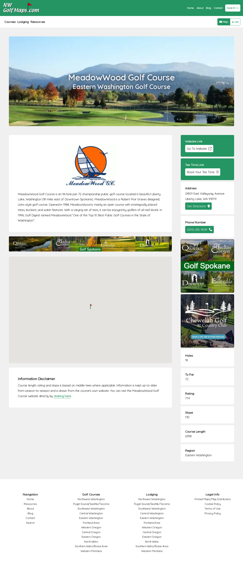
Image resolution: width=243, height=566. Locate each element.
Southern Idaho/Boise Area (91, 546)
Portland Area (91, 522)
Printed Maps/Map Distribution (213, 499)
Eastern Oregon (91, 536)
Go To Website (197, 148)
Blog (208, 8)
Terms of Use (213, 508)
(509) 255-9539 (197, 229)
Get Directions (196, 206)
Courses (10, 22)
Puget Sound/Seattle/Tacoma (91, 504)
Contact (218, 8)
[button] (90, 307)
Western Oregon (91, 527)
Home (190, 8)
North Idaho (91, 541)
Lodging (23, 22)
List (236, 21)
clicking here (62, 396)
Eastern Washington (198, 455)
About (200, 8)
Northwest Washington (91, 499)
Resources (38, 22)
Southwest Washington (91, 508)
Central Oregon (91, 532)
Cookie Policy (213, 504)
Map (225, 21)
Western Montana (91, 551)
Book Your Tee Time (201, 172)
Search (231, 8)
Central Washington (91, 513)
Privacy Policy (213, 513)
